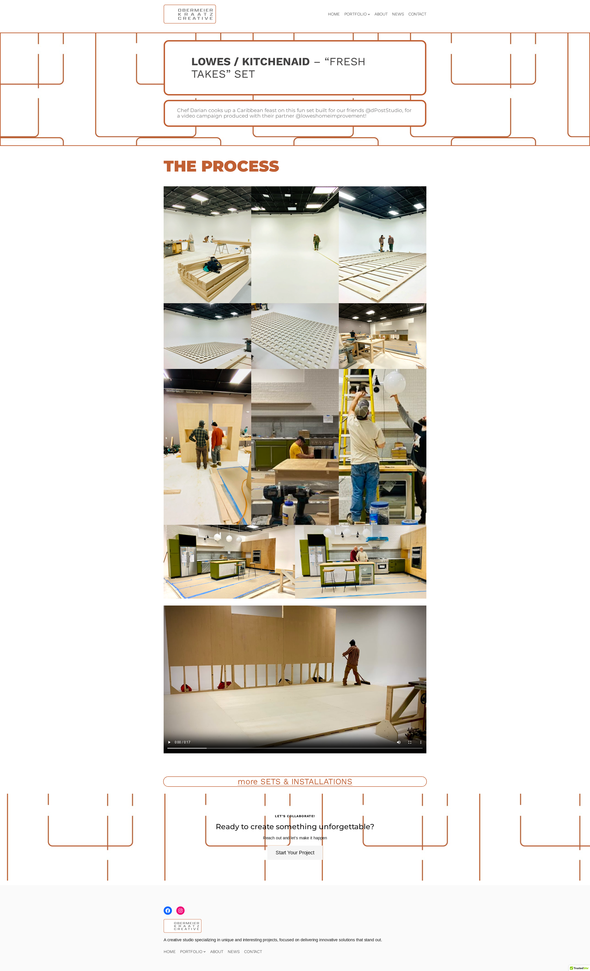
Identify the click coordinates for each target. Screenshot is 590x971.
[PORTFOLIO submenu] (369, 14)
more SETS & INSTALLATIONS (295, 781)
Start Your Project (295, 852)
